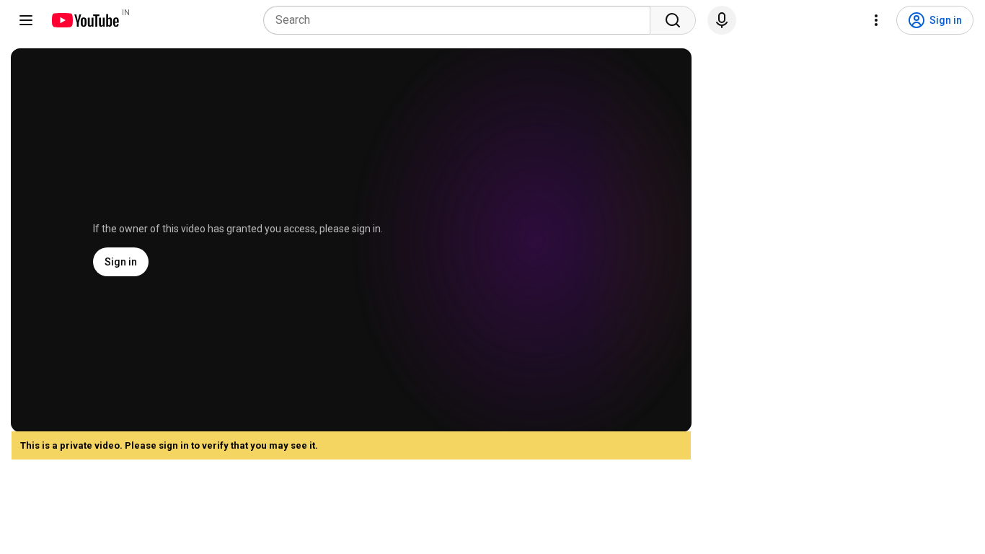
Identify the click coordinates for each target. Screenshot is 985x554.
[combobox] (461, 20)
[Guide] (26, 20)
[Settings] (876, 20)
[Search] (673, 20)
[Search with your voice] (721, 20)
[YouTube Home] (84, 20)
